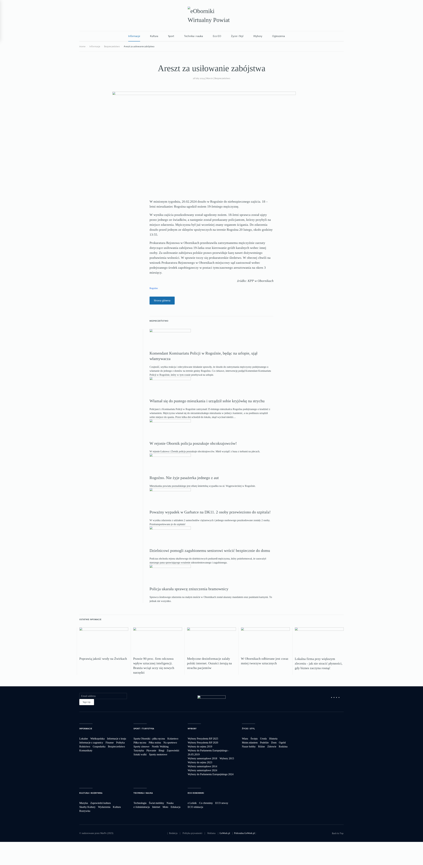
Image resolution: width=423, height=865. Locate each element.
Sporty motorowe (158, 754)
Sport (171, 36)
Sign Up (87, 702)
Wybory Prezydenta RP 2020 (203, 742)
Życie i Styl (237, 36)
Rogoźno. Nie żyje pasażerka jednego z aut (184, 478)
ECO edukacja (195, 807)
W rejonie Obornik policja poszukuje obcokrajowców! (193, 443)
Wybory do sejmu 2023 (200, 762)
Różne (261, 746)
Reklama (211, 833)
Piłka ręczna (140, 742)
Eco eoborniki (196, 793)
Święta (254, 738)
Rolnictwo (84, 746)
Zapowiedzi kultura (100, 803)
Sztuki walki (140, 754)
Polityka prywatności (192, 833)
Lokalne (83, 738)
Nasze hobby (249, 746)
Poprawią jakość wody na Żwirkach (103, 658)
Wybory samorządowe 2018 (202, 758)
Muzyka (83, 803)
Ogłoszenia (278, 36)
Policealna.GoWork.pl (244, 833)
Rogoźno (154, 288)
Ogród (282, 742)
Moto (165, 807)
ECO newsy (221, 803)
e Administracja (142, 807)
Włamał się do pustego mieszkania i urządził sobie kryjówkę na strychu (207, 401)
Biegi (161, 750)
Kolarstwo (172, 738)
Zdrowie (271, 746)
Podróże (264, 742)
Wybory (257, 36)
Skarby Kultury (87, 807)
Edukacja (175, 807)
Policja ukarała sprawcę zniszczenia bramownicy (189, 589)
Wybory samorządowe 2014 (202, 766)
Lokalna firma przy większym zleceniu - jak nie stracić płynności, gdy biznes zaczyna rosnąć (318, 663)
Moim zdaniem (250, 742)
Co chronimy (206, 803)
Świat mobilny (156, 803)
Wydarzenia (104, 807)
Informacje (134, 36)
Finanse (110, 742)
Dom (273, 742)
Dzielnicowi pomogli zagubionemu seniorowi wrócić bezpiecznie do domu (210, 550)
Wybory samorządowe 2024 (202, 770)
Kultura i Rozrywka (90, 793)
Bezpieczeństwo (222, 78)
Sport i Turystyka (144, 728)
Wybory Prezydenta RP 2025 (203, 738)
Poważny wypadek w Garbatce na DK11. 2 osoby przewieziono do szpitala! (210, 512)
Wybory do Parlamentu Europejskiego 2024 (210, 774)
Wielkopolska (97, 738)
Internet (156, 807)
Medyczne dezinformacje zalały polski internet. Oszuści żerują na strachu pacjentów (209, 663)
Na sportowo (170, 742)
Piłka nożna (155, 742)
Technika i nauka (193, 36)
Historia (273, 738)
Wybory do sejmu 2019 (200, 746)
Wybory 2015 (227, 758)
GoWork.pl (225, 833)
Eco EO (217, 36)
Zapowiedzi (173, 750)
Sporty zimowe (141, 746)
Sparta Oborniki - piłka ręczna (149, 738)
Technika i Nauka (143, 793)
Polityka (120, 742)
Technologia (140, 803)
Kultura (154, 36)
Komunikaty (85, 750)
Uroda (263, 738)
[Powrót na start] (211, 15)
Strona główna (162, 300)
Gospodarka (99, 746)
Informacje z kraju (116, 738)
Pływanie (151, 750)
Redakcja (173, 833)
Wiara (245, 738)
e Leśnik (192, 803)
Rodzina (283, 746)
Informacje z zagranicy (91, 742)
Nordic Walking (160, 746)
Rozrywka (84, 811)
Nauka (170, 803)
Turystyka (139, 750)
